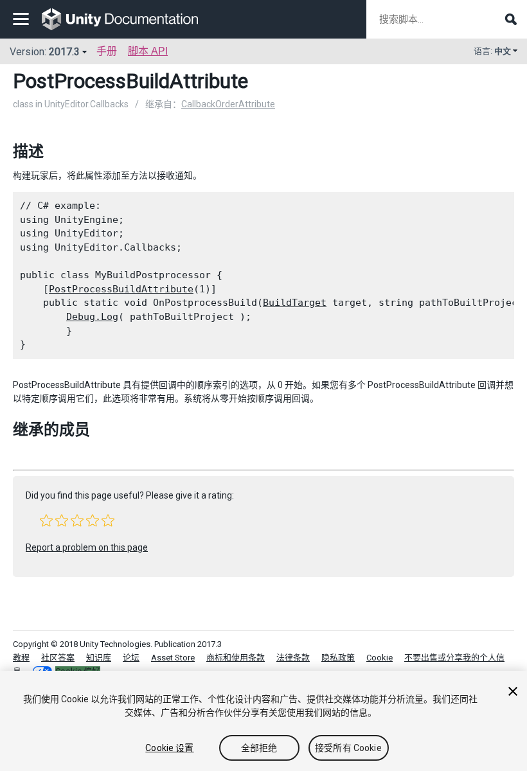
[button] (46, 520)
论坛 (131, 657)
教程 (21, 657)
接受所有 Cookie (348, 748)
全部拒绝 (259, 748)
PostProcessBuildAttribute (121, 289)
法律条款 (293, 657)
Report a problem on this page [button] (87, 547)
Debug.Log (92, 317)
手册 (106, 51)
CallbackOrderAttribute (228, 104)
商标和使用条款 (235, 657)
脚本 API (148, 51)
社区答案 (58, 657)
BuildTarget (294, 302)
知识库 (98, 657)
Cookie (379, 657)
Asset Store (173, 657)
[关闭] (513, 691)
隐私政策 (338, 657)
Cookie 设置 (169, 748)
